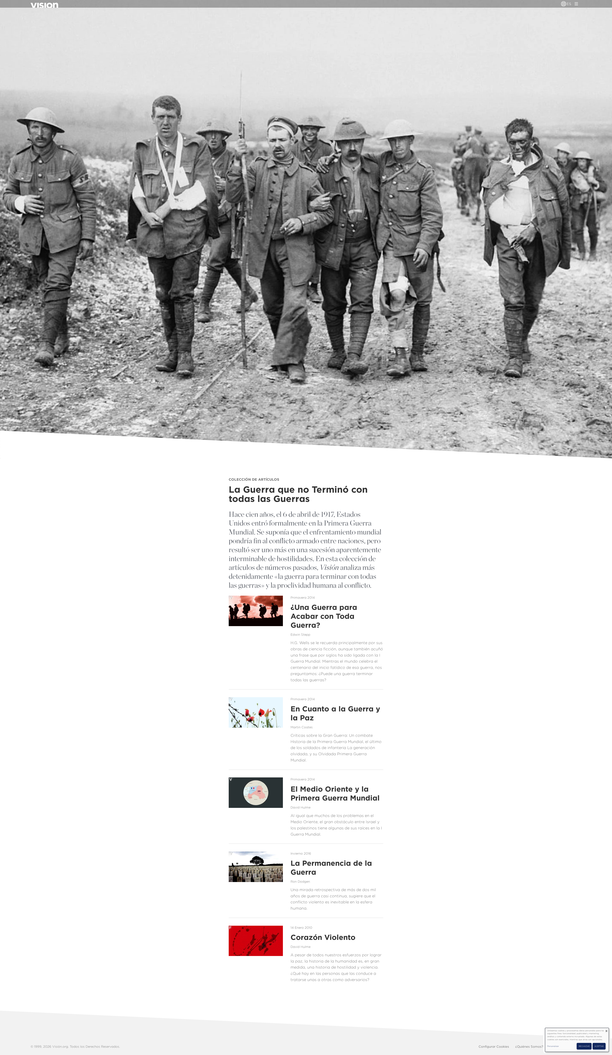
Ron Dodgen (300, 881)
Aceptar (599, 1046)
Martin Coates (302, 727)
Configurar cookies (494, 1046)
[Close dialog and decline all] (606, 1030)
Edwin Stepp (300, 634)
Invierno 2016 (301, 853)
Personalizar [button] (553, 1046)
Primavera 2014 (303, 597)
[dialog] (577, 1040)
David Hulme (300, 807)
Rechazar (584, 1046)
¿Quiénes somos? (529, 1046)
